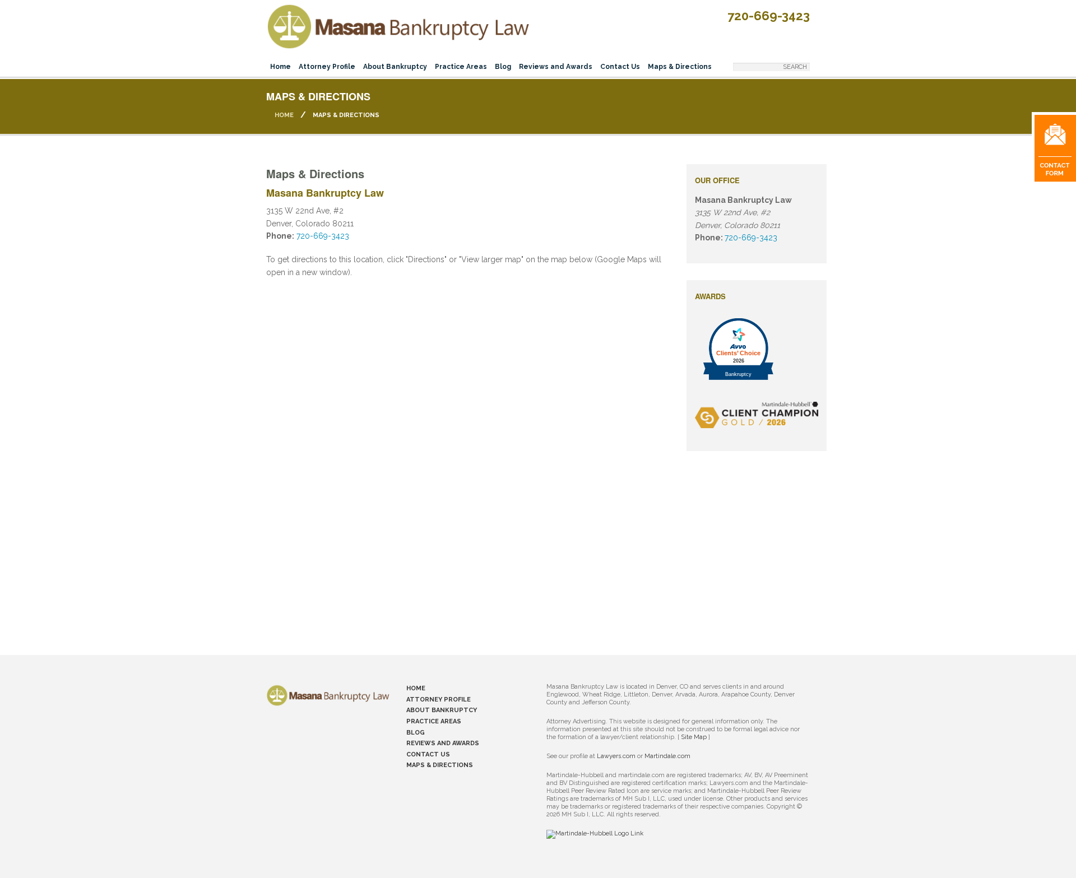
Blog (503, 67)
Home (280, 67)
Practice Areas (461, 67)
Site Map (694, 737)
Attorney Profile (327, 67)
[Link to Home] (398, 24)
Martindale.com (667, 756)
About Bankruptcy (395, 67)
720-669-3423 (768, 15)
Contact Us (620, 67)
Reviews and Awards (555, 67)
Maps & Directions (680, 67)
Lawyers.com (616, 756)
